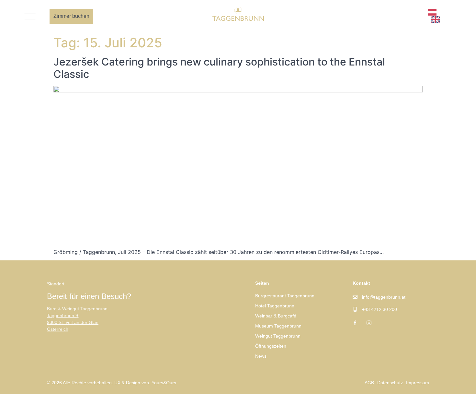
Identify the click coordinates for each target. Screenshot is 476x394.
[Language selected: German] (441, 16)
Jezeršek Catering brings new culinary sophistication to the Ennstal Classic (219, 67)
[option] (437, 19)
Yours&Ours (164, 382)
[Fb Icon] (404, 16)
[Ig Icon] (415, 16)
